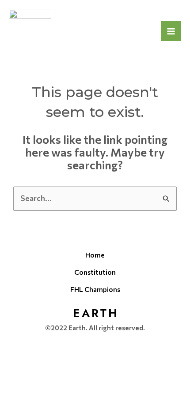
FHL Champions (95, 289)
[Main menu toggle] (171, 31)
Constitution (95, 272)
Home (95, 255)
